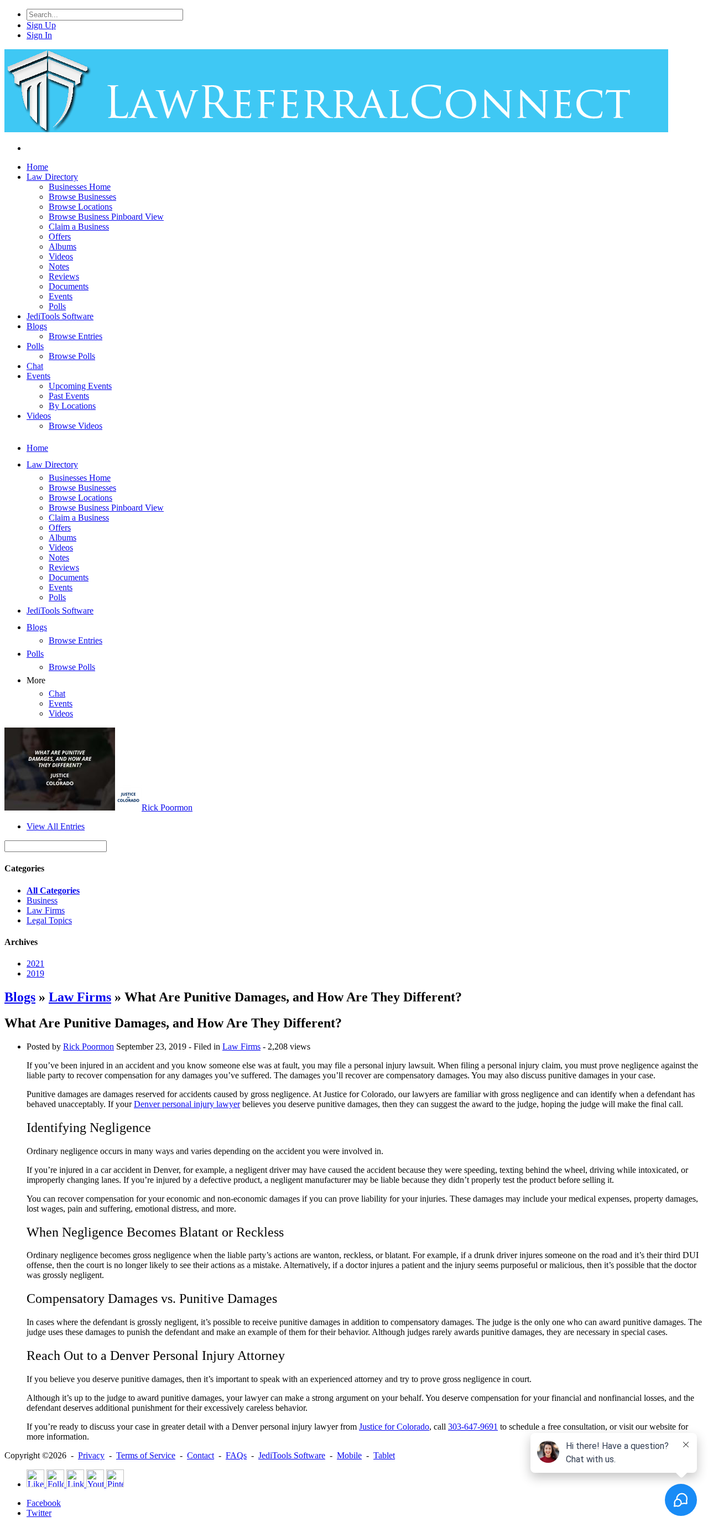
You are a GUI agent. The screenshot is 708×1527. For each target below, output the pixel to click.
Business (42, 900)
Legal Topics (49, 920)
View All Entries (56, 826)
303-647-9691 (473, 1426)
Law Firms (46, 910)
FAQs (236, 1455)
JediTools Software (291, 1455)
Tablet (384, 1455)
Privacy (91, 1455)
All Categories (53, 890)
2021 (35, 963)
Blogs (19, 997)
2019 (35, 973)
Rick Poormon (167, 807)
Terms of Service (145, 1455)
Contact (200, 1455)
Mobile (349, 1455)
